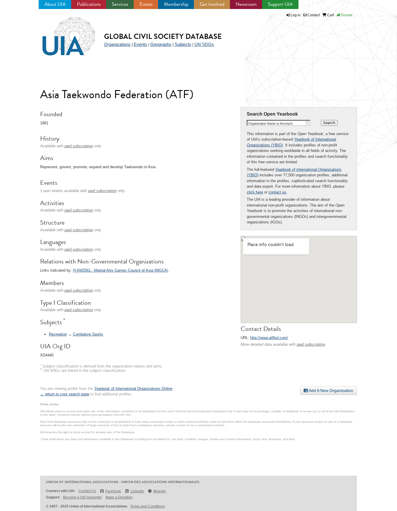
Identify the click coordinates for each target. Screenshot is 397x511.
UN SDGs (204, 44)
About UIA (55, 4)
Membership (176, 4)
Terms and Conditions (147, 506)
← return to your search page (64, 394)
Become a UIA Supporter (82, 497)
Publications (89, 4)
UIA (62, 33)
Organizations (117, 44)
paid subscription (311, 344)
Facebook (113, 491)
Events (146, 4)
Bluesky (159, 491)
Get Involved (212, 4)
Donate (346, 15)
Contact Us (87, 491)
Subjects (183, 44)
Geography (160, 44)
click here (255, 192)
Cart (330, 15)
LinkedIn (137, 491)
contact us (277, 192)
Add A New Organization (330, 390)
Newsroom (246, 4)
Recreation (58, 334)
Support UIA (280, 4)
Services (120, 4)
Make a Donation (119, 497)
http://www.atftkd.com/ (269, 338)
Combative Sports (88, 334)
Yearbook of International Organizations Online (133, 388)
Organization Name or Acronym (270, 123)
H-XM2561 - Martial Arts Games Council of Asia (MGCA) (120, 270)
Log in (296, 15)
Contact (313, 15)
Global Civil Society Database (163, 36)
